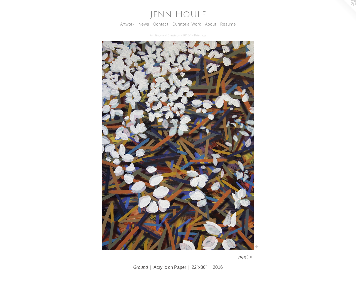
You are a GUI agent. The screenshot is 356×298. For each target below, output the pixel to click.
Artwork (127, 24)
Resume (228, 24)
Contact (160, 24)
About (210, 24)
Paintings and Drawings (165, 35)
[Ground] (178, 145)
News (144, 24)
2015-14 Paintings (194, 35)
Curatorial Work (186, 24)
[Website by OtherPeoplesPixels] (345, 11)
